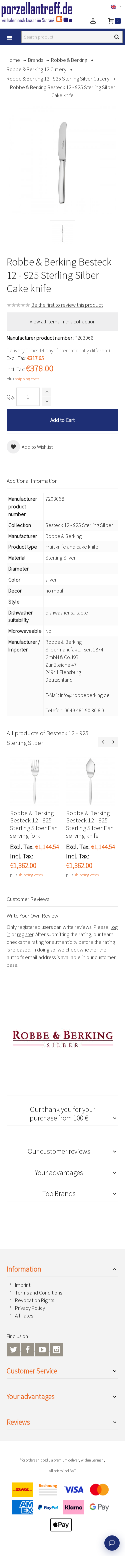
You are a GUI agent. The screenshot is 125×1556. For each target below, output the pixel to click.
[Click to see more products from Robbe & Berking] (62, 1039)
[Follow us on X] (14, 1348)
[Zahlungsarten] (62, 1508)
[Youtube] (42, 1348)
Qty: (11, 396)
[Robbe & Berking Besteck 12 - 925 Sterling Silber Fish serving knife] (90, 781)
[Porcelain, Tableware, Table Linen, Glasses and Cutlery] (37, 12)
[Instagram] (56, 1348)
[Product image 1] (62, 232)
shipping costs (27, 378)
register (25, 934)
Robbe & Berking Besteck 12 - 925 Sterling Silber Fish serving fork (34, 824)
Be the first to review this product (67, 304)
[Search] (116, 37)
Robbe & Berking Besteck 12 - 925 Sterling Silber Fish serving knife (90, 824)
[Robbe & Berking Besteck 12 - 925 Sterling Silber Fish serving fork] (34, 781)
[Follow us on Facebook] (28, 1348)
